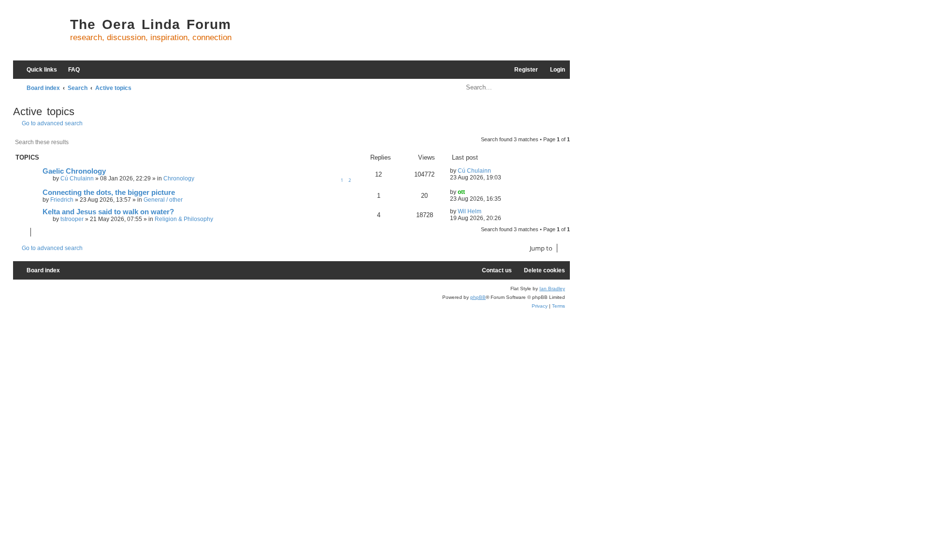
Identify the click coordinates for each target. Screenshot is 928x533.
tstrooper (72, 219)
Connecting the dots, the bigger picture (109, 192)
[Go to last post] (496, 170)
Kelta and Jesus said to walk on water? (108, 212)
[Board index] (39, 34)
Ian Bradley (552, 288)
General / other (163, 199)
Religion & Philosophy (184, 219)
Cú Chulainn (77, 178)
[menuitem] (69, 69)
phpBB (478, 297)
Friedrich (61, 199)
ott (461, 192)
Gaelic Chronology (74, 171)
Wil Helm (469, 211)
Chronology (178, 178)
